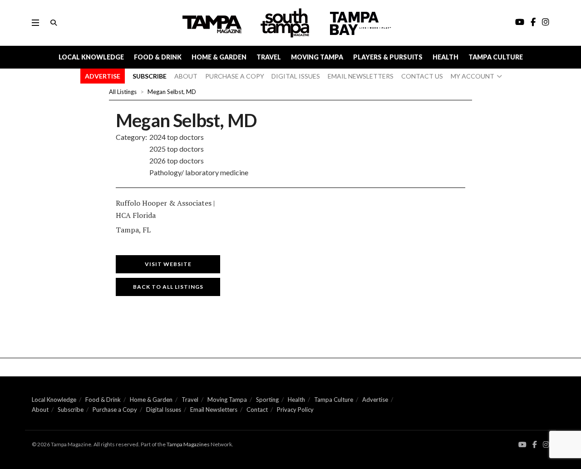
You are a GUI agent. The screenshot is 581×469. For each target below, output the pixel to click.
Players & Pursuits (388, 57)
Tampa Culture (495, 57)
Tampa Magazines (188, 444)
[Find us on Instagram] (546, 444)
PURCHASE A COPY (234, 76)
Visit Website (168, 264)
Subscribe (71, 409)
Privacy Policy (295, 409)
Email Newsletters (213, 409)
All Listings (123, 91)
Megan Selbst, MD (172, 91)
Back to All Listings (168, 286)
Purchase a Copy (115, 409)
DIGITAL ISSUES (295, 76)
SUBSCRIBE (150, 76)
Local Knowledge (91, 57)
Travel (268, 57)
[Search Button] (53, 22)
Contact (257, 409)
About (40, 409)
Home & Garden (219, 57)
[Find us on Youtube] (522, 444)
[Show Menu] (35, 23)
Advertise (375, 399)
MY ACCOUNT (472, 76)
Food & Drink (158, 57)
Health (445, 57)
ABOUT (185, 76)
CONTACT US (422, 76)
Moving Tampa (317, 57)
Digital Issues (163, 409)
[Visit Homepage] (285, 23)
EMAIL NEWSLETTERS (361, 76)
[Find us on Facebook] (534, 444)
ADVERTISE (102, 76)
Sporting (267, 399)
